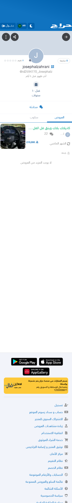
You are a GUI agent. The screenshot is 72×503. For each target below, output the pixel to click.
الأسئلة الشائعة (54, 489)
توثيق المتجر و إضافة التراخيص (44, 447)
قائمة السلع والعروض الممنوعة (44, 482)
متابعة (64, 61)
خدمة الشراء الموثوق (50, 440)
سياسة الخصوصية (52, 496)
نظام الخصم (55, 468)
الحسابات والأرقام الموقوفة (46, 475)
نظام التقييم (55, 461)
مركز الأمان (56, 454)
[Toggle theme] (31, 26)
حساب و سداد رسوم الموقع (46, 412)
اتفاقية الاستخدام (52, 433)
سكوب (34, 117)
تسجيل (59, 405)
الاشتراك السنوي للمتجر (49, 419)
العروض (59, 117)
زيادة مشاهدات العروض (48, 426)
